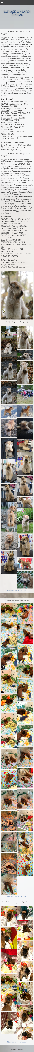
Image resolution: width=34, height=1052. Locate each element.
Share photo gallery (18, 590)
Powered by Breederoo (17, 1049)
